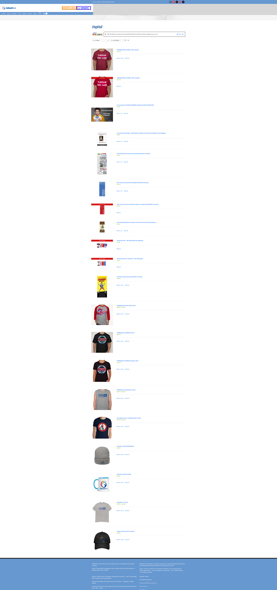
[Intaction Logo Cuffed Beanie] (102, 455)
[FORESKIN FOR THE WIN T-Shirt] (102, 315)
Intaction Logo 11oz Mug (124, 474)
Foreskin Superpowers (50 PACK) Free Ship (129, 276)
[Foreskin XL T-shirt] (102, 512)
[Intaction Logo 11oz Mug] (102, 483)
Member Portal (144, 576)
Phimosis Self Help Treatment (148, 583)
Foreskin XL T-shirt (122, 502)
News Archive (143, 586)
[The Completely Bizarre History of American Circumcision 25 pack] (102, 227)
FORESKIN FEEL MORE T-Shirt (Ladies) (128, 78)
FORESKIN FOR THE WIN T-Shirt (126, 305)
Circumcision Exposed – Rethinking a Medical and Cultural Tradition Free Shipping (141, 133)
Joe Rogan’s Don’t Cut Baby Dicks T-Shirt (129, 418)
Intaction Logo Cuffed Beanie (125, 446)
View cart (181, 34)
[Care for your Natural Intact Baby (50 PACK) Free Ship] (102, 189)
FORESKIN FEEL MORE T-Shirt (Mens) (128, 50)
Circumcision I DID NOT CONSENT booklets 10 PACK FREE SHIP (135, 105)
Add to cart (120, 113)
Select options (121, 58)
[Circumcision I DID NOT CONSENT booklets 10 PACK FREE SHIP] (102, 114)
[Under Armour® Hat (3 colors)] (102, 541)
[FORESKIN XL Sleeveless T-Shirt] (102, 399)
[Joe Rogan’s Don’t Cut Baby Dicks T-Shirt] (102, 427)
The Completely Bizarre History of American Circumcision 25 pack (136, 222)
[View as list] (128, 40)
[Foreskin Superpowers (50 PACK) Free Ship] (102, 286)
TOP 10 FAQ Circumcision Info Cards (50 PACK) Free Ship (133, 153)
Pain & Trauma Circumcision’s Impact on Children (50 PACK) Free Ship (137, 204)
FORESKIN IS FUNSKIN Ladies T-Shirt (128, 361)
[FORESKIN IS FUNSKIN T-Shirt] (102, 342)
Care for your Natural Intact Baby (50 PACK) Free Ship (132, 182)
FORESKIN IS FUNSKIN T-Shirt (125, 333)
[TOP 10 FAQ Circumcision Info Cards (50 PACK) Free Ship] (102, 164)
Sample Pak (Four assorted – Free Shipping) (130, 258)
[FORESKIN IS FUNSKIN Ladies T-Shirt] (102, 371)
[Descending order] (108, 40)
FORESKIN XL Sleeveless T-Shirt (126, 390)
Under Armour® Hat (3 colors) (125, 531)
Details (127, 58)
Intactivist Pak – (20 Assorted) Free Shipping (130, 240)
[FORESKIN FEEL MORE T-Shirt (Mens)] (102, 59)
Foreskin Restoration (146, 579)
